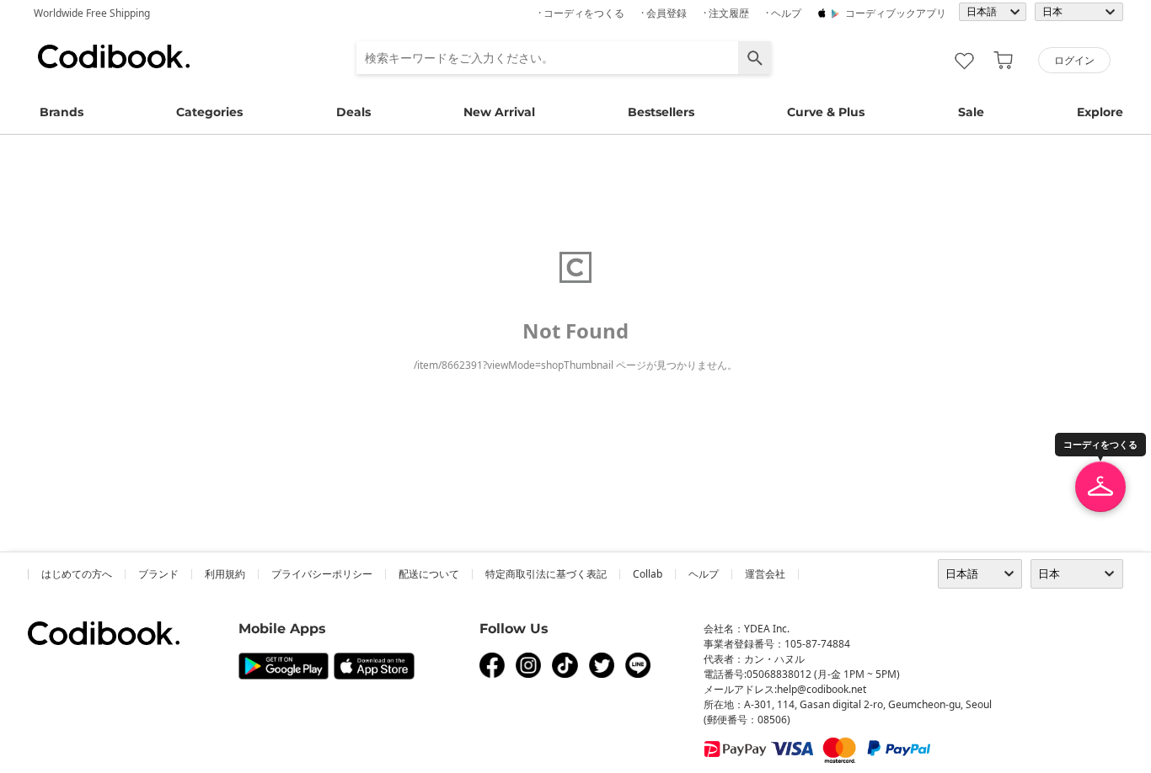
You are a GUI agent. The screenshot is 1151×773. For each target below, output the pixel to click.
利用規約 (225, 574)
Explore (1100, 112)
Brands (61, 112)
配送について (429, 574)
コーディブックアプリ (895, 13)
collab (647, 574)
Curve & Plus (826, 112)
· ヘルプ (783, 13)
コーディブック (114, 56)
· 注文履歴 (726, 13)
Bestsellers (661, 112)
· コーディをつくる (581, 13)
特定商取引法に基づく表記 (546, 574)
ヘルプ (703, 574)
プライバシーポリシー (321, 574)
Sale (971, 112)
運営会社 (765, 574)
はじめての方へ (76, 574)
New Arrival (499, 112)
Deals (353, 112)
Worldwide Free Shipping (92, 13)
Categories (209, 112)
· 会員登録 (664, 13)
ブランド (158, 574)
